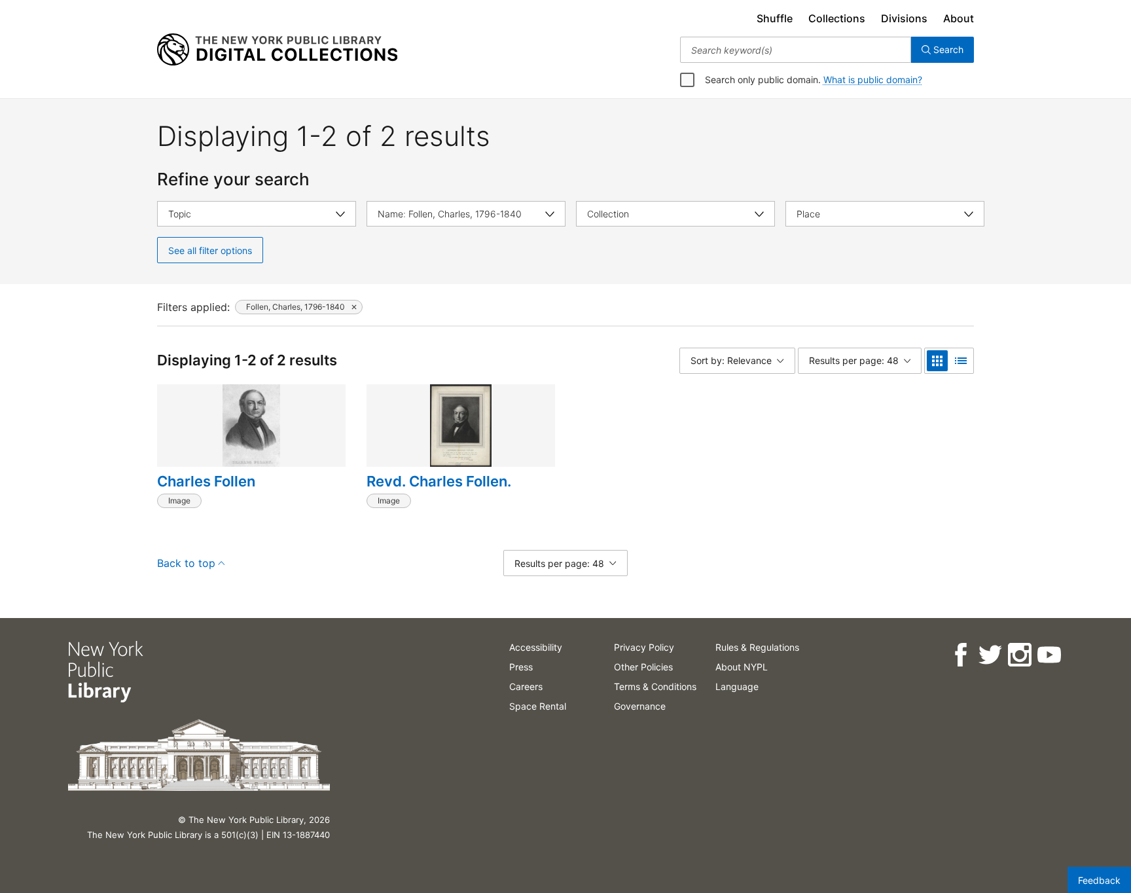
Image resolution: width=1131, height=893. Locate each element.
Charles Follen (206, 481)
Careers (526, 686)
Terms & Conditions (655, 686)
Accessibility (535, 647)
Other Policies (643, 666)
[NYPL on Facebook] (960, 655)
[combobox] (795, 50)
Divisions (904, 18)
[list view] (960, 360)
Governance (640, 706)
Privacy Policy (644, 647)
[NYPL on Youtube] (1049, 655)
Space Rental (537, 706)
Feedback (1099, 880)
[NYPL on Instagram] (1019, 655)
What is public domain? (872, 79)
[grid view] (937, 360)
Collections (836, 18)
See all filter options (210, 250)
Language (737, 686)
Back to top (186, 563)
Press (521, 666)
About (958, 18)
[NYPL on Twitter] (990, 655)
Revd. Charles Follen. (439, 481)
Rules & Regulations (757, 647)
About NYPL (741, 666)
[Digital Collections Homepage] (277, 49)
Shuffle (775, 18)
